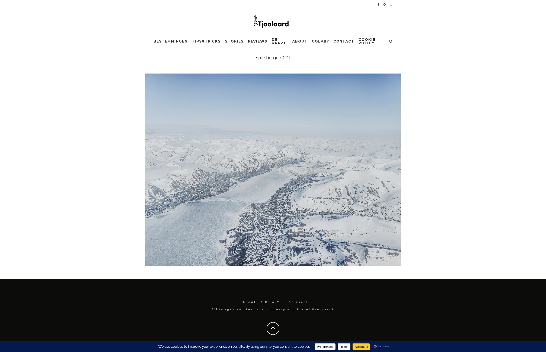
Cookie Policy (367, 41)
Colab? (320, 41)
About (300, 41)
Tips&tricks (206, 41)
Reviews (257, 41)
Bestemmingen (171, 41)
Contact (343, 41)
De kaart (279, 41)
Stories (234, 41)
